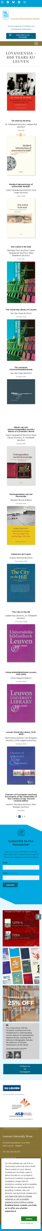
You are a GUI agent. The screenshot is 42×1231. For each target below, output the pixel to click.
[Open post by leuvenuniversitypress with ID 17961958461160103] (21, 1041)
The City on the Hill (21, 612)
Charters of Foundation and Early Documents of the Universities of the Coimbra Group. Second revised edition (21, 798)
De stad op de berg (21, 121)
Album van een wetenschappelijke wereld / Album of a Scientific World (21, 429)
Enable (29, 1219)
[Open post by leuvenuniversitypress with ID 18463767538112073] (21, 928)
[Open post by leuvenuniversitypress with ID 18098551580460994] (21, 1003)
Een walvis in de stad (21, 247)
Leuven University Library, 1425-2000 (21, 733)
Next (25, 816)
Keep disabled (26, 1223)
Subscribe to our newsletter (23, 36)
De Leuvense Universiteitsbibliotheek (21, 368)
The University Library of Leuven (21, 310)
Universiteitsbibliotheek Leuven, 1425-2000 (21, 673)
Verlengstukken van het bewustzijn (21, 495)
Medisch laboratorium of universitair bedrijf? (21, 185)
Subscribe (10, 885)
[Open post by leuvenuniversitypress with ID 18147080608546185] (21, 966)
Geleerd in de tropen (21, 554)
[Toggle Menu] (36, 43)
